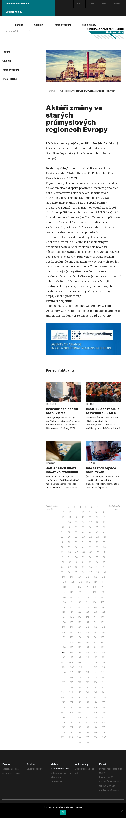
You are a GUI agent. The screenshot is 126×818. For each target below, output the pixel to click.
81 (77, 562)
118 (64, 592)
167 (72, 632)
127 (87, 597)
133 (87, 602)
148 (64, 617)
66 (69, 552)
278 (95, 722)
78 (104, 557)
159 (103, 622)
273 (103, 717)
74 (76, 557)
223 (87, 677)
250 (63, 702)
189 (103, 647)
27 (90, 522)
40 (83, 532)
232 (63, 687)
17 (70, 517)
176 (95, 637)
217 (87, 672)
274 (63, 722)
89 (83, 567)
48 (90, 537)
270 (80, 717)
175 (87, 637)
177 (102, 637)
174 (79, 637)
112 (64, 587)
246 (79, 697)
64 (104, 547)
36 (104, 527)
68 (83, 552)
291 (103, 732)
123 (102, 592)
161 (71, 627)
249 (104, 697)
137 (71, 607)
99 (104, 572)
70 (98, 552)
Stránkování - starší (115, 508)
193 (87, 652)
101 (71, 577)
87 (69, 567)
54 (83, 542)
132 (79, 602)
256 (63, 707)
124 (64, 597)
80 (70, 562)
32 (76, 527)
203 (71, 662)
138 (79, 607)
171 (103, 632)
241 (87, 692)
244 (63, 697)
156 (79, 622)
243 (103, 692)
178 (64, 642)
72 (62, 557)
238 (63, 692)
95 (76, 572)
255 (103, 702)
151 (87, 617)
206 (96, 662)
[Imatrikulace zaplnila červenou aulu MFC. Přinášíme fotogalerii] (103, 392)
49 (97, 537)
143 (71, 612)
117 (102, 587)
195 (103, 652)
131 (71, 602)
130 (64, 602)
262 (62, 712)
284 (95, 727)
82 (83, 562)
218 (95, 672)
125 (71, 597)
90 (90, 567)
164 (95, 627)
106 (64, 582)
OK (63, 812)
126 (79, 597)
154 (64, 622)
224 (95, 677)
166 (64, 632)
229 (87, 682)
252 (79, 702)
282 (79, 727)
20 (90, 517)
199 (87, 657)
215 (71, 672)
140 (95, 607)
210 (80, 667)
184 (64, 647)
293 (71, 737)
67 (76, 552)
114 (79, 587)
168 (79, 632)
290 (96, 732)
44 (62, 537)
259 (87, 707)
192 (79, 652)
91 (97, 567)
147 (103, 612)
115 (87, 587)
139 (87, 607)
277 (87, 722)
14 (96, 512)
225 (103, 677)
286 (63, 732)
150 (80, 617)
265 (87, 712)
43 (104, 532)
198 (79, 657)
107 (72, 582)
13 (89, 512)
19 (83, 517)
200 (95, 657)
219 (103, 672)
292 (62, 737)
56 (97, 542)
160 (63, 627)
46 (76, 537)
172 (63, 637)
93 (62, 572)
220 (63, 677)
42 (97, 532)
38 (69, 532)
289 (87, 732)
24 (69, 522)
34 (90, 527)
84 (97, 562)
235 (87, 687)
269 (71, 717)
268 (63, 717)
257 (71, 707)
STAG (92, 4)
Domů (52, 91)
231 (103, 682)
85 (104, 562)
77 (97, 557)
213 (103, 667)
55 (90, 542)
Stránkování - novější (52, 508)
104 (95, 577)
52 (69, 542)
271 (87, 717)
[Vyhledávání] (30, 31)
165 (103, 627)
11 (76, 512)
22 (103, 517)
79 (63, 562)
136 (64, 607)
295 (87, 737)
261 (103, 707)
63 (97, 547)
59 (69, 547)
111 (103, 582)
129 (103, 597)
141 (103, 607)
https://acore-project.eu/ (63, 296)
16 (63, 517)
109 (88, 582)
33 (83, 527)
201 (103, 657)
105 (103, 577)
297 (104, 737)
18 (76, 517)
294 (79, 737)
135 (102, 602)
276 (79, 722)
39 (76, 532)
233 (71, 687)
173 (71, 637)
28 (97, 522)
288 (79, 732)
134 (94, 602)
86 (62, 567)
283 (87, 727)
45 (69, 537)
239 (71, 692)
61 (83, 547)
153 (102, 617)
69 (90, 552)
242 (95, 692)
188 (95, 647)
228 (79, 682)
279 (103, 722)
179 (72, 642)
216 (79, 672)
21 (97, 517)
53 (76, 542)
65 (62, 552)
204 (79, 662)
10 (70, 512)
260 (96, 707)
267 (104, 712)
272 (95, 717)
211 (87, 667)
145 (87, 612)
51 (62, 542)
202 (62, 662)
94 (69, 572)
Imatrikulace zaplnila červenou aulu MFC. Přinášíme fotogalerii (103, 413)
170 (95, 632)
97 (90, 572)
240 (79, 692)
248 (96, 697)
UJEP (117, 4)
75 (83, 557)
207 (104, 662)
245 (71, 697)
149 (72, 617)
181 (87, 642)
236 (95, 687)
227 (71, 682)
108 (80, 582)
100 (63, 577)
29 (104, 522)
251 (71, 702)
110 (95, 582)
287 (71, 732)
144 (79, 612)
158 (95, 622)
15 (103, 512)
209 (72, 667)
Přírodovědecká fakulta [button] (17, 4)
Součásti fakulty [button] (14, 12)
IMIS (104, 4)
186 (79, 647)
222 (79, 677)
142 (63, 612)
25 (76, 522)
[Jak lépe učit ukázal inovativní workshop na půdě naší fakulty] (63, 451)
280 (63, 727)
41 (90, 532)
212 (95, 667)
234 (79, 687)
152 (95, 617)
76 (90, 557)
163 (87, 627)
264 (79, 712)
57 (104, 542)
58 (62, 547)
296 (96, 737)
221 (71, 677)
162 (79, 627)
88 (76, 567)
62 (90, 547)
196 (63, 657)
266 (96, 712)
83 (90, 562)
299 (87, 742)
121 (87, 592)
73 (69, 557)
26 (83, 522)
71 (105, 552)
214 (64, 672)
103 (87, 577)
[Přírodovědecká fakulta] (7, 24)
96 (83, 572)
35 (97, 527)
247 (87, 697)
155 (71, 622)
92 (104, 567)
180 (79, 642)
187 (87, 647)
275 (71, 722)
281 (71, 727)
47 (83, 537)
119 (71, 592)
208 (64, 667)
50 (105, 537)
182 (94, 642)
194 (95, 652)
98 (97, 572)
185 (71, 647)
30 (63, 527)
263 (71, 712)
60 (76, 547)
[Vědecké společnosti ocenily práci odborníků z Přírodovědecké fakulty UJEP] (63, 392)
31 (70, 527)
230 (96, 682)
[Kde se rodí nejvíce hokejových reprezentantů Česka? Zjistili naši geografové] (103, 451)
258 (79, 707)
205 (87, 662)
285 (103, 727)
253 (87, 702)
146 (95, 612)
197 (71, 657)
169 (87, 632)
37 (62, 532)
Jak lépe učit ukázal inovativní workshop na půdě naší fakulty (62, 472)
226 (63, 682)
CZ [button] (78, 4)
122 (94, 592)
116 (94, 587)
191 (71, 652)
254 (95, 702)
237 (103, 687)
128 (95, 597)
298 (79, 742)
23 (62, 522)
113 (72, 587)
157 (87, 622)
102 (79, 577)
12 (83, 512)
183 (102, 642)
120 (79, 592)
